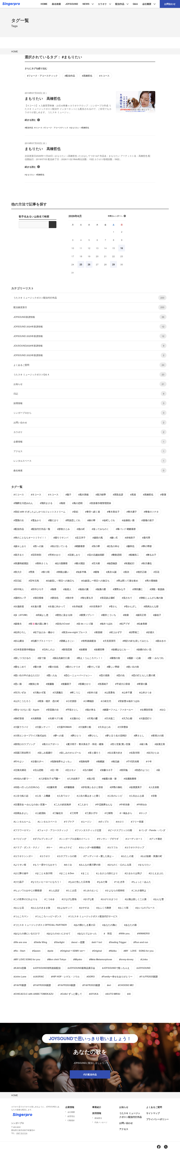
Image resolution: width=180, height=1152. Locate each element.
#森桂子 (157, 615)
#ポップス (104, 821)
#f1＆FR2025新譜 (149, 976)
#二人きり (83, 804)
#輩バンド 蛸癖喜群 (126, 529)
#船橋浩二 (134, 554)
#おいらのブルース (145, 907)
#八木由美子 (73, 778)
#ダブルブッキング (42, 838)
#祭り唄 (45, 571)
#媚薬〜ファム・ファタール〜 (118, 709)
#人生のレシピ (115, 795)
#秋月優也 (146, 563)
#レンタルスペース (47, 821)
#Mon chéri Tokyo (56, 959)
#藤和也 (130, 546)
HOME (44, 3)
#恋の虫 (121, 675)
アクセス (89, 451)
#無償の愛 (101, 589)
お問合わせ (170, 3)
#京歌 (154, 795)
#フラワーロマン (22, 830)
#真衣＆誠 (111, 571)
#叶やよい (19, 761)
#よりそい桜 (20, 864)
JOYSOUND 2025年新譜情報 (89, 336)
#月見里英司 (109, 640)
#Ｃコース (19, 494)
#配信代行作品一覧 (40, 529)
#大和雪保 (123, 727)
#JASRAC (38, 976)
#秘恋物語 (112, 563)
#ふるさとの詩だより (107, 873)
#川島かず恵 (39, 692)
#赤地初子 (130, 537)
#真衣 (126, 571)
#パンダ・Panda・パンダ (152, 830)
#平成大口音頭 (122, 683)
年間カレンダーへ (115, 216)
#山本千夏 (127, 692)
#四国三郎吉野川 (22, 752)
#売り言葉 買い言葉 (122, 744)
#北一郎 (54, 770)
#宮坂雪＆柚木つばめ (129, 701)
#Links (144, 959)
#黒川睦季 (101, 494)
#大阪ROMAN (64, 727)
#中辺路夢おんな (103, 804)
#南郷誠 (100, 761)
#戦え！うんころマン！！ (90, 658)
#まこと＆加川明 (43, 873)
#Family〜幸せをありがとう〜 (117, 976)
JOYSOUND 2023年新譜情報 (89, 355)
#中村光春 (124, 804)
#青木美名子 (113, 511)
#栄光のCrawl (63, 623)
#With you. (124, 933)
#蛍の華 (96, 546)
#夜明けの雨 (157, 735)
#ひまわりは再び (133, 873)
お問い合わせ (89, 422)
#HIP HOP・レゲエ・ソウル (65, 976)
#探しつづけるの (22, 658)
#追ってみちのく (100, 529)
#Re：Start (19, 950)
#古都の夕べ (37, 761)
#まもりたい (144, 864)
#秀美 (31, 571)
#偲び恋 (91, 778)
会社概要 (146, 3)
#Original (97, 950)
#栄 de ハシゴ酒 (85, 623)
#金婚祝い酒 (128, 520)
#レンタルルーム (22, 821)
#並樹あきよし (21, 813)
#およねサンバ (64, 907)
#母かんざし (130, 606)
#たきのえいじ (91, 890)
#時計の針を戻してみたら (136, 640)
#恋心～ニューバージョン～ (78, 675)
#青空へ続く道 (92, 511)
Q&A (135, 3)
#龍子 (68, 494)
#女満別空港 (146, 709)
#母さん (113, 606)
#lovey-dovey (126, 959)
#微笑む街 (34, 683)
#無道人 (67, 589)
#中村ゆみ (142, 804)
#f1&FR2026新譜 (42, 985)
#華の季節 (146, 546)
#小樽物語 (89, 701)
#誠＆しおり (20, 546)
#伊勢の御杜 (116, 787)
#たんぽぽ (54, 890)
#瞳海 (96, 571)
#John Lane (20, 976)
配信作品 (119, 3)
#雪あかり (36, 520)
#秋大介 (18, 571)
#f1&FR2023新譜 (91, 985)
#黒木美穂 (83, 494)
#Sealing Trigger (117, 942)
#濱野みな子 (119, 589)
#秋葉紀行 (129, 563)
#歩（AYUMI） (21, 615)
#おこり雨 (123, 907)
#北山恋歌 (38, 770)
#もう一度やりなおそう (45, 864)
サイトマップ (153, 1113)
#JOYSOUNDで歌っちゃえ (116, 968)
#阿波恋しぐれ (73, 520)
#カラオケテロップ (134, 847)
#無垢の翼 (83, 589)
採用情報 (89, 403)
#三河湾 (74, 813)
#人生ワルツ (63, 795)
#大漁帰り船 (85, 727)
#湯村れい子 (20, 597)
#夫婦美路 (36, 718)
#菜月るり (19, 554)
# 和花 (108, 933)
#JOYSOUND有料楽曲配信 (47, 968)
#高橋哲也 (87, 75)
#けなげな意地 (69, 899)
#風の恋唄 (77, 503)
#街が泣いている (59, 546)
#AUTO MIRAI (112, 993)
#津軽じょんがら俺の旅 (151, 597)
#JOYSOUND (143, 968)
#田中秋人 (19, 589)
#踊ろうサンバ (60, 537)
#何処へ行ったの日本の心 (27, 787)
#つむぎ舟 (119, 881)
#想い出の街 (132, 666)
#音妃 (75, 511)
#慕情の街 (115, 658)
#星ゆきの (161, 640)
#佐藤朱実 (52, 787)
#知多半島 (81, 571)
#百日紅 (18, 580)
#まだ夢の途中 (21, 873)
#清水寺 (70, 597)
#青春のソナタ (151, 511)
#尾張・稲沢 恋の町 (48, 701)
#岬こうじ (75, 692)
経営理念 (71, 1116)
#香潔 (163, 494)
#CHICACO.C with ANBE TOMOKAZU (33, 993)
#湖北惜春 (38, 597)
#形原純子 (103, 683)
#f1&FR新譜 (20, 985)
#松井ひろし (20, 632)
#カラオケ (45, 856)
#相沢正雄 (141, 571)
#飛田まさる (46, 503)
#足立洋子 (80, 537)
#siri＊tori (97, 942)
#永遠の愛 (36, 606)
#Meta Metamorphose (100, 959)
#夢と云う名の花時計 (116, 735)
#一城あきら (126, 813)
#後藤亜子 (66, 683)
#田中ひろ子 (37, 589)
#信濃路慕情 (130, 778)
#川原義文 (58, 692)
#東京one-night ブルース (74, 632)
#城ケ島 (144, 744)
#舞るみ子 (151, 554)
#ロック (143, 813)
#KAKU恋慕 (20, 968)
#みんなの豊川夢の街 (90, 864)
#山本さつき (145, 692)
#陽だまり (53, 520)
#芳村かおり (54, 554)
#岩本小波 (92, 692)
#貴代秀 (146, 537)
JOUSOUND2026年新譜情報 (89, 345)
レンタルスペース (89, 460)
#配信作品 (70, 75)
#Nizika (113, 950)
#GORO (91, 976)
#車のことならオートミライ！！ (30, 537)
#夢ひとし (93, 735)
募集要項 (98, 1118)
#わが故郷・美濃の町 (151, 856)
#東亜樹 (98, 632)
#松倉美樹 (142, 623)
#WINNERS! (143, 933)
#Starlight (59, 942)
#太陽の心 (75, 718)
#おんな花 (19, 907)
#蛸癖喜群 (80, 546)
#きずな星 (89, 899)
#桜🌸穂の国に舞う (39, 623)
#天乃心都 (127, 718)
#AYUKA (93, 993)
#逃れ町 (81, 529)
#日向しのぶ (48, 649)
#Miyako (77, 959)
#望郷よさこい (66, 640)
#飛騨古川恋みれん (23, 503)
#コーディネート (134, 838)
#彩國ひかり (84, 683)
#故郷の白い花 (144, 649)
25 (81, 264)
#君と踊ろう (94, 752)
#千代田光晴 (132, 761)
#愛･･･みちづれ (156, 658)
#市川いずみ (20, 692)
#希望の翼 (142, 683)
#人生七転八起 (21, 795)
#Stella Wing (40, 942)
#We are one (20, 942)
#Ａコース (104, 75)
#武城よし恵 (42, 615)
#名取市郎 (134, 752)
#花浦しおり (74, 554)
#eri (109, 985)
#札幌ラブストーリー (41, 640)
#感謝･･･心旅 (134, 658)
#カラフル (113, 847)
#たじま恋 (71, 890)
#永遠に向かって (56, 606)
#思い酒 (18, 683)
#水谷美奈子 (96, 606)
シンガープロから (89, 412)
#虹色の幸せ (113, 546)
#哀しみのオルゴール (70, 752)
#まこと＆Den (66, 873)
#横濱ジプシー (86, 615)
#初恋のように (142, 770)
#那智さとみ (63, 529)
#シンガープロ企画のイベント (74, 838)
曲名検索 (56, 3)
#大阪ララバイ (21, 727)
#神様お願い (63, 571)
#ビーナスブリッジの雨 (120, 830)
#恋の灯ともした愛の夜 (143, 675)
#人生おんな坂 (136, 795)
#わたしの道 (127, 856)
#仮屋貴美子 (135, 787)
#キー (49, 847)
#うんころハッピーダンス (48, 916)
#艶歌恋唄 (116, 554)
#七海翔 (109, 813)
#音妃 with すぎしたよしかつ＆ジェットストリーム (39, 511)
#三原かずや (91, 813)
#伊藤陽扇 (69, 787)
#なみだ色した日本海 (79, 881)
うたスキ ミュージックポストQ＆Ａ (89, 374)
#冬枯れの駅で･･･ (23, 778)
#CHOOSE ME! (126, 985)
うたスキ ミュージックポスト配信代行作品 (89, 297)
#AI (129, 993)
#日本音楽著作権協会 (24, 649)
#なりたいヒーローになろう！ (46, 881)
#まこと (85, 873)
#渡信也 (54, 597)
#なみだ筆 (102, 881)
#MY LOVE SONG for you (139, 950)
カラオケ (102, 3)
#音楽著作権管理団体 (100, 503)
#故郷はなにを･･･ (120, 649)
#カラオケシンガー (23, 856)
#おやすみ (84, 907)
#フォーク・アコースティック (42, 75)
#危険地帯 (84, 761)
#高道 (133, 494)
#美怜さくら (41, 563)
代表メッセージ (100, 1122)
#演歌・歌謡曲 (157, 589)
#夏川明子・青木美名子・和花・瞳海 (85, 744)
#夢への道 (58, 735)
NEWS (86, 3)
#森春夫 (18, 623)
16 (121, 248)
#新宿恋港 (67, 649)
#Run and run (140, 942)
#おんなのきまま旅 (40, 907)
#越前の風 (98, 537)
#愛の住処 (53, 666)
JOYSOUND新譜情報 (89, 317)
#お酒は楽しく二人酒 (135, 899)
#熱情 (53, 589)
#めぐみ (68, 864)
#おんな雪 (158, 899)
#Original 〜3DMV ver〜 (72, 950)
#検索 (126, 615)
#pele (50, 950)
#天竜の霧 (92, 718)
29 (113, 264)
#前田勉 (124, 770)
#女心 (163, 709)
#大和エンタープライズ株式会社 (30, 735)
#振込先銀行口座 (61, 658)
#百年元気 (34, 580)
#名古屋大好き (115, 752)
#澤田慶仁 (137, 589)
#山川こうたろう (22, 701)
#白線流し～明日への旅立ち (60, 580)
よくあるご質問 (89, 365)
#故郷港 (83, 649)
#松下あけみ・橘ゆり (44, 632)
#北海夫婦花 (20, 770)
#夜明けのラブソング (24, 744)
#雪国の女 (19, 520)
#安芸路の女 (52, 709)
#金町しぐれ (108, 520)
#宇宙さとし (72, 709)
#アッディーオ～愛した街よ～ (99, 856)
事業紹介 (96, 1107)
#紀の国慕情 (61, 563)
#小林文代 (106, 701)
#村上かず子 (115, 632)
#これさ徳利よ (139, 890)
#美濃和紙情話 (21, 563)
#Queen (36, 950)
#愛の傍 (37, 666)
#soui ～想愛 (78, 942)
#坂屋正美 (160, 744)
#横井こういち (108, 615)
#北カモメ (71, 770)
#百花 (156, 571)
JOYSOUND (71, 3)
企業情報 (89, 441)
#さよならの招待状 (115, 890)
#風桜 (62, 503)
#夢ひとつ (76, 735)
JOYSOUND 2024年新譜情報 (89, 326)
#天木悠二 (110, 718)
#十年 (149, 761)
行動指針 (71, 1120)
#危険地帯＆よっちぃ (61, 761)
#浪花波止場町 (107, 597)
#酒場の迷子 (147, 520)
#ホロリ (120, 821)
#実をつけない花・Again (26, 709)
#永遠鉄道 (19, 606)
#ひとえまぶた (156, 873)
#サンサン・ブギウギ (108, 838)
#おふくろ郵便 (103, 907)
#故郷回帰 (99, 649)
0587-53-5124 (21, 1133)
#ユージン (86, 821)
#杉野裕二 (134, 632)
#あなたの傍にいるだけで (27, 933)
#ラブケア (69, 821)
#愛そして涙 (93, 666)
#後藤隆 (50, 683)
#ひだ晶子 (19, 881)
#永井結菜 (77, 606)
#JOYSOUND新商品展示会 (81, 968)
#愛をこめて (20, 666)
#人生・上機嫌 (42, 795)
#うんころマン (21, 916)
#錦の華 (91, 520)
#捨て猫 (42, 658)
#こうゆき (49, 899)
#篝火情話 (80, 563)
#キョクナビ (65, 847)
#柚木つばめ (106, 623)
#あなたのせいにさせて (58, 933)
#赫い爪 (114, 537)
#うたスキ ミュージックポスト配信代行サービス (93, 916)
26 (89, 264)
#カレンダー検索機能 (90, 847)
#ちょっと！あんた (141, 881)
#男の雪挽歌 (151, 580)
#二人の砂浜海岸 (62, 804)
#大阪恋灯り (145, 718)
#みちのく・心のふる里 (119, 864)
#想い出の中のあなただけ (27, 675)
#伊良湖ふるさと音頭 (92, 787)
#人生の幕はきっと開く (89, 795)
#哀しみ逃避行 (45, 752)
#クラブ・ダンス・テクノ (27, 847)
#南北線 (115, 761)
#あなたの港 (130, 924)
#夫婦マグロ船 (55, 718)
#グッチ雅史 (156, 838)
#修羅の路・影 (109, 778)
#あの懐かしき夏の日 (84, 924)
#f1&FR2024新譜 (66, 985)
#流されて (127, 597)
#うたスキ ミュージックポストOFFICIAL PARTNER (40, 924)
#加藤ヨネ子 (106, 770)
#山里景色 (110, 692)
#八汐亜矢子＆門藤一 (49, 778)
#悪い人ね (52, 675)
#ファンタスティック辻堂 (88, 830)
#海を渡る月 (87, 597)
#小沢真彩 (71, 701)
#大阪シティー (42, 727)
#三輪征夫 (58, 813)
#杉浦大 (150, 632)
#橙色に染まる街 (63, 615)
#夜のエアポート (50, 744)
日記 (89, 393)
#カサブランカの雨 (66, 856)
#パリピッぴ (20, 838)
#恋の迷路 (104, 675)
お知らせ (89, 384)
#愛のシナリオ (73, 666)
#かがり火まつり (109, 899)
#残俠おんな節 (151, 606)
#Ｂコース (36, 494)
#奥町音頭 (19, 718)
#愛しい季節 (113, 666)
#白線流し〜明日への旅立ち (95, 580)
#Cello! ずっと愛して (71, 993)
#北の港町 (88, 770)
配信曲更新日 (89, 307)
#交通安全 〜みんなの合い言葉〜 (30, 804)
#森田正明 (141, 615)
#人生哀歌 (154, 787)
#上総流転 (40, 813)
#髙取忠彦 (118, 494)
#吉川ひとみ (153, 752)
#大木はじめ (104, 727)
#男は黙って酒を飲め (127, 580)
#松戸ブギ (125, 623)
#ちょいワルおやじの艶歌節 (28, 890)
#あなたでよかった (87, 933)
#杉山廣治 (19, 640)
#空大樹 (96, 563)
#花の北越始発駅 (95, 554)
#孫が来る (90, 709)
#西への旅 (38, 546)
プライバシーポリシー (157, 1119)
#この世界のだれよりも (25, 899)
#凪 (158, 770)
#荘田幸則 (36, 554)
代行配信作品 (90, 1074)
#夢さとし (139, 735)
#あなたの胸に (109, 924)
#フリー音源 (137, 821)
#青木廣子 (132, 511)
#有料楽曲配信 (88, 640)
